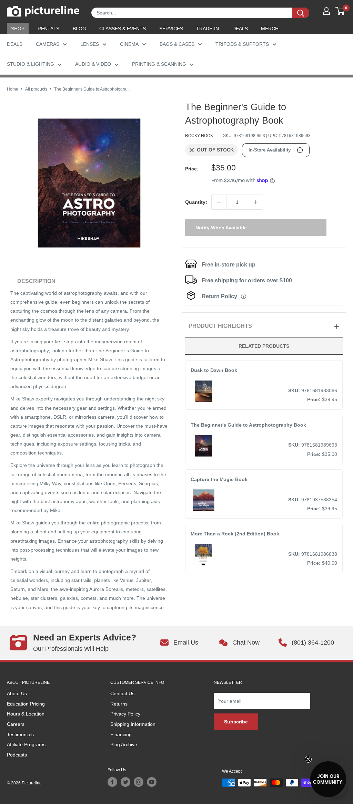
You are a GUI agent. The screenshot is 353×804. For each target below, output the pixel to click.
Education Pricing (26, 704)
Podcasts (17, 755)
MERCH (270, 28)
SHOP (17, 28)
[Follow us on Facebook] (112, 782)
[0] (340, 11)
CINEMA (129, 44)
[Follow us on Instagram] (138, 782)
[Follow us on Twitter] (125, 782)
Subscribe (236, 721)
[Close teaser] (308, 759)
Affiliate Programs (26, 744)
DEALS (240, 28)
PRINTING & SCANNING (159, 64)
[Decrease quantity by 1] (219, 202)
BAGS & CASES (177, 44)
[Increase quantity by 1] (255, 202)
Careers (15, 724)
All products (36, 89)
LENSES (89, 44)
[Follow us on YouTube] (152, 782)
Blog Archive (123, 744)
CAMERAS (47, 44)
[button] (328, 779)
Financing (121, 734)
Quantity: (196, 202)
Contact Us (122, 693)
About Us (17, 693)
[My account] (326, 11)
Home (12, 89)
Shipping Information (132, 724)
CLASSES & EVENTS (122, 28)
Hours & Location (25, 714)
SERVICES (171, 28)
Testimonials (20, 734)
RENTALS (48, 28)
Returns (119, 704)
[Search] (300, 13)
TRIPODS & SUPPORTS (242, 44)
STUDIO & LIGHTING (30, 64)
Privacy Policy (125, 714)
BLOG (79, 28)
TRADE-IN (207, 28)
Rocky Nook (199, 135)
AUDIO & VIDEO (93, 64)
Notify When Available (221, 227)
